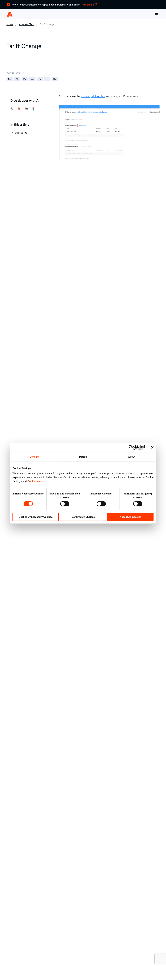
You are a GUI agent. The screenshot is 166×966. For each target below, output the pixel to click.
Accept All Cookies (130, 516)
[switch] (64, 503)
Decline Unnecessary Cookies (36, 516)
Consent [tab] (34, 456)
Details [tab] (83, 456)
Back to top (20, 132)
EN (9, 79)
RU (54, 79)
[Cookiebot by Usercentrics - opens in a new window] (131, 447)
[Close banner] (152, 447)
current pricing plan (93, 96)
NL (17, 79)
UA (32, 79)
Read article (87, 4)
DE (24, 79)
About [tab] (131, 456)
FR (47, 79)
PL (40, 79)
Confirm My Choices (83, 516)
